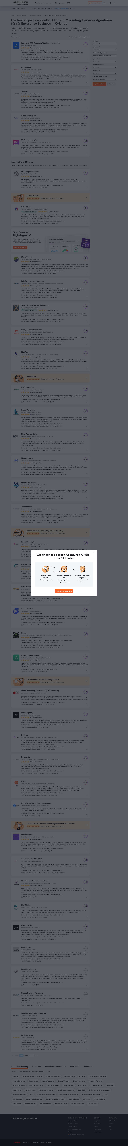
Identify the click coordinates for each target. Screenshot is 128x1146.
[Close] (94, 552)
